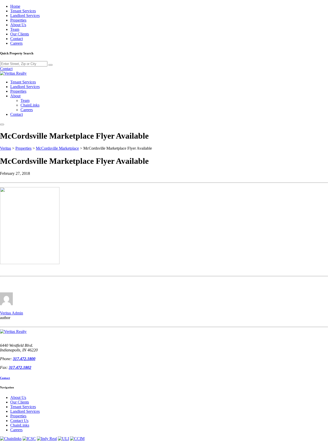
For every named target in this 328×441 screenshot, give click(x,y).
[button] (2, 124)
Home (15, 6)
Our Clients (19, 34)
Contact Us (19, 420)
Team (14, 29)
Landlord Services (25, 15)
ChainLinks (29, 105)
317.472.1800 (24, 359)
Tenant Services (23, 11)
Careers (16, 43)
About (15, 96)
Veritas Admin (11, 313)
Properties (18, 20)
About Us (18, 25)
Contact (16, 38)
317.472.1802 (20, 367)
